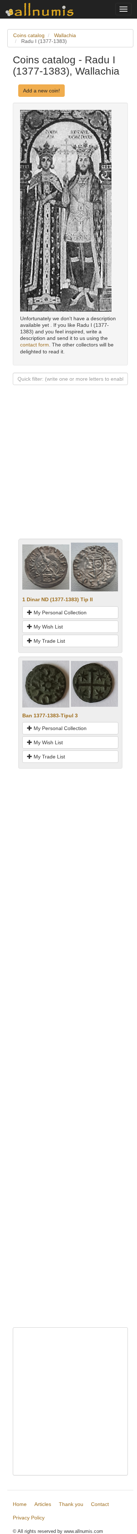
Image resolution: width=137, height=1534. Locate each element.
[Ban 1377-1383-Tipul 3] (45, 683)
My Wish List (47, 627)
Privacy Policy (29, 1518)
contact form (34, 345)
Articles (42, 1504)
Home (20, 1504)
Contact (100, 1504)
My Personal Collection (59, 612)
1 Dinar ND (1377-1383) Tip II (57, 599)
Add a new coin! (41, 91)
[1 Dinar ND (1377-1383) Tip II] (45, 567)
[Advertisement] (68, 470)
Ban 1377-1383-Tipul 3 (50, 715)
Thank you (71, 1504)
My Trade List (48, 641)
